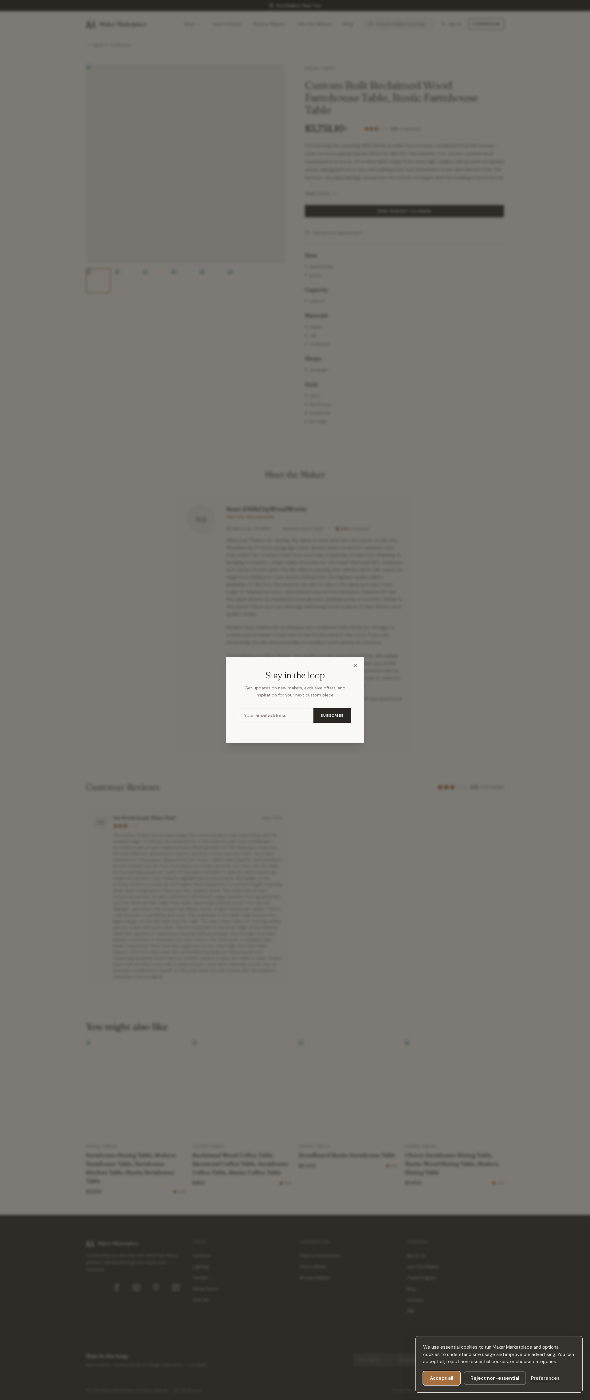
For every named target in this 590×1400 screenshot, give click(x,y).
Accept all (441, 1378)
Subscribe (332, 715)
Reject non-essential (494, 1378)
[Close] (355, 665)
